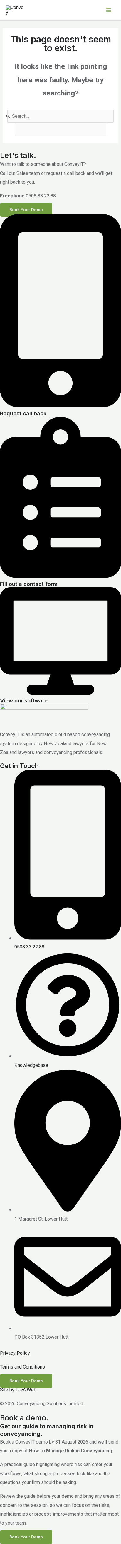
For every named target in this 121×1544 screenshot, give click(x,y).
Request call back (23, 413)
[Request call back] (60, 406)
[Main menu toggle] (108, 10)
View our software (24, 700)
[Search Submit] (8, 116)
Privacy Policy (15, 1353)
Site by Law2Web (18, 1390)
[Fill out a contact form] (60, 576)
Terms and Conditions (22, 1367)
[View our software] (60, 693)
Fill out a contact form (29, 584)
